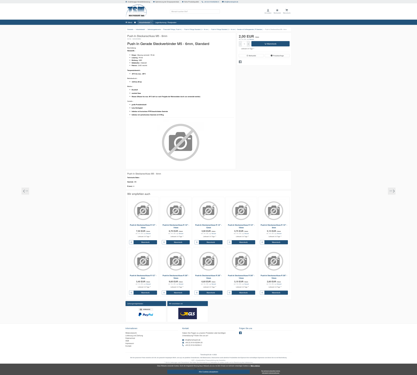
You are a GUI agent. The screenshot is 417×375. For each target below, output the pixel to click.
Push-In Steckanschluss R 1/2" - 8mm (274, 226)
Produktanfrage (278, 56)
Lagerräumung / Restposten (165, 22)
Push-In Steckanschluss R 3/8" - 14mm (208, 276)
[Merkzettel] (131, 242)
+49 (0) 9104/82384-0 (211, 2)
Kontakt (128, 346)
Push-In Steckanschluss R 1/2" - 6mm (143, 276)
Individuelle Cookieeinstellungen (270, 373)
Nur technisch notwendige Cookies (270, 371)
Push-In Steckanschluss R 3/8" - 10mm (274, 276)
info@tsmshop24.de (231, 2)
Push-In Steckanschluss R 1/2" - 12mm (208, 226)
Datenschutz (130, 338)
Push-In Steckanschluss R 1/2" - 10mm (241, 226)
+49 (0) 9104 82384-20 (194, 342)
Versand (251, 39)
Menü (130, 22)
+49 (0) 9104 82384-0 (193, 345)
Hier (191, 362)
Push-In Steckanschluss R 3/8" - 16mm (176, 276)
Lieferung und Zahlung (134, 335)
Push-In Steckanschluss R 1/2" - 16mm (143, 226)
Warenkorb (271, 43)
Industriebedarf (144, 22)
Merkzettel (252, 56)
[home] (135, 22)
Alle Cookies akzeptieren (208, 371)
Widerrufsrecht (131, 333)
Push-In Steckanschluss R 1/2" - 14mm (176, 226)
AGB (127, 340)
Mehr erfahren (255, 366)
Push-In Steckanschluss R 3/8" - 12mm (241, 276)
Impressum (129, 343)
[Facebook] (240, 333)
